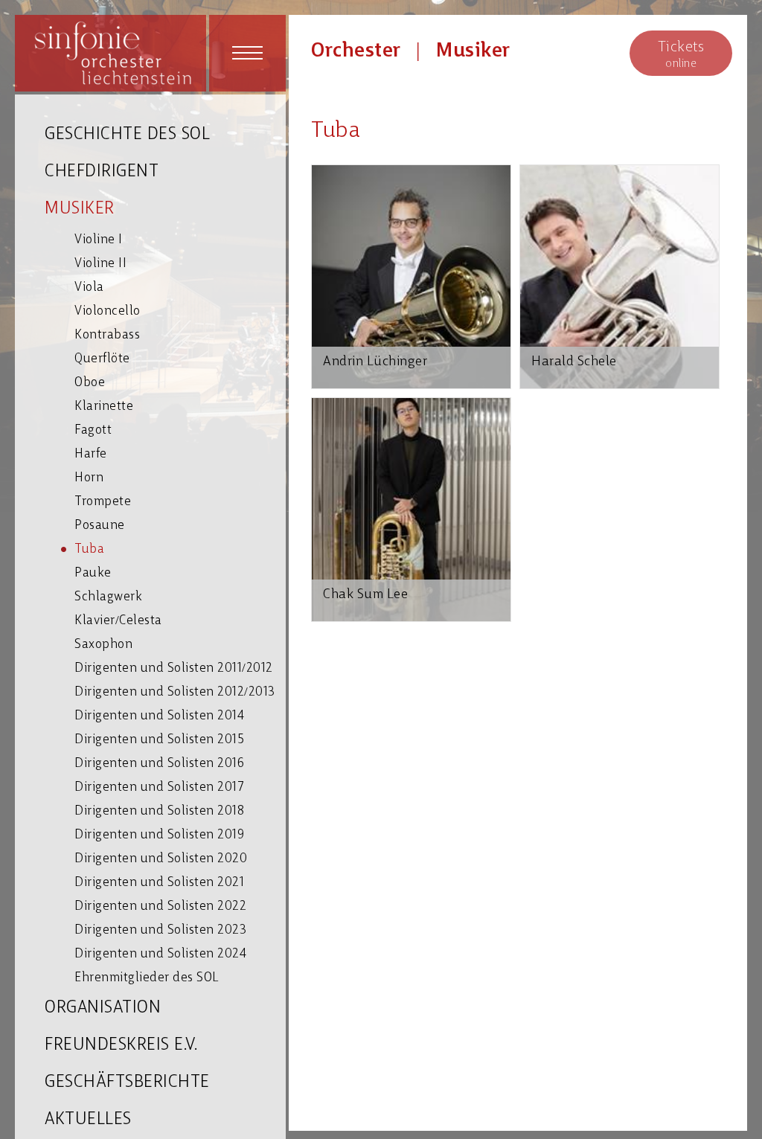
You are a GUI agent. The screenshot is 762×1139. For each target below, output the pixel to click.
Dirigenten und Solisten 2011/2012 (173, 668)
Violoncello (107, 311)
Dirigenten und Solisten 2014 (159, 716)
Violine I (98, 240)
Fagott (93, 430)
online (681, 55)
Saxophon (103, 644)
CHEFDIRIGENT (102, 172)
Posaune (99, 525)
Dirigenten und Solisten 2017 (159, 787)
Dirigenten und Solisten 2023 (160, 930)
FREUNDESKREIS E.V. (121, 1045)
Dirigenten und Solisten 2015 (159, 740)
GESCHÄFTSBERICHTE (127, 1082)
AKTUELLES (88, 1120)
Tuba (89, 549)
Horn (88, 478)
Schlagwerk (108, 597)
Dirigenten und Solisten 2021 (159, 882)
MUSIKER (80, 209)
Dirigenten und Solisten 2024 (160, 954)
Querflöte (102, 359)
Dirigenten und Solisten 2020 (160, 859)
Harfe (90, 454)
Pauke (93, 573)
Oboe (89, 382)
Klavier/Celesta (118, 621)
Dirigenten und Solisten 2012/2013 (174, 692)
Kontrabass (107, 335)
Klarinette (103, 406)
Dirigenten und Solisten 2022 (160, 906)
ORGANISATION (103, 1008)
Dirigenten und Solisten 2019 (159, 835)
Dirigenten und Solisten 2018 (159, 811)
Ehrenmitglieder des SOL (146, 978)
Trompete (102, 501)
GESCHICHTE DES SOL (127, 135)
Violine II (100, 263)
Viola (89, 287)
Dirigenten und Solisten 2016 (159, 763)
